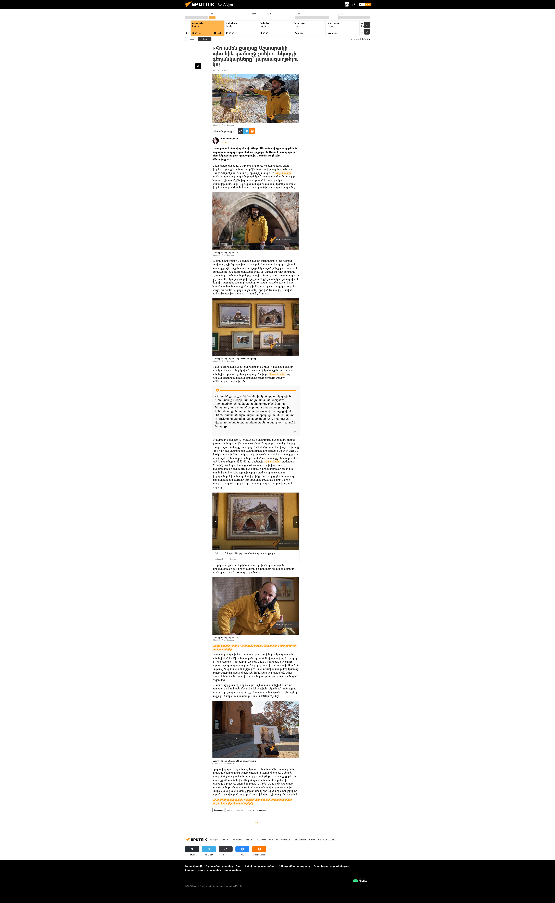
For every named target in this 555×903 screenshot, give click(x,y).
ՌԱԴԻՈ (312, 840)
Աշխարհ (250, 840)
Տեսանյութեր (299, 840)
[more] (295, 432)
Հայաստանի (283, 173)
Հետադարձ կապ (232, 870)
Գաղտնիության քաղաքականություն (331, 866)
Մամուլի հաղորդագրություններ (260, 866)
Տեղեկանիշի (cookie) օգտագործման (203, 870)
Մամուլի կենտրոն (327, 840)
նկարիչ (251, 810)
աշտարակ (261, 810)
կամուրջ (230, 810)
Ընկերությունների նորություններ (294, 866)
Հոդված (223, 142)
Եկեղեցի (240, 810)
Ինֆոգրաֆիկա (283, 840)
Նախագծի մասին (193, 866)
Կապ (238, 866)
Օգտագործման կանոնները (219, 866)
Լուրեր (195, 26)
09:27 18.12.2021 (219, 70)
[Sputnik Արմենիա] (201, 8)
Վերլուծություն (264, 840)
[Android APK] (360, 880)
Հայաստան (218, 810)
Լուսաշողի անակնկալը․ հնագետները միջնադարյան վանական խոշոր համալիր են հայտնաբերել (252, 801)
